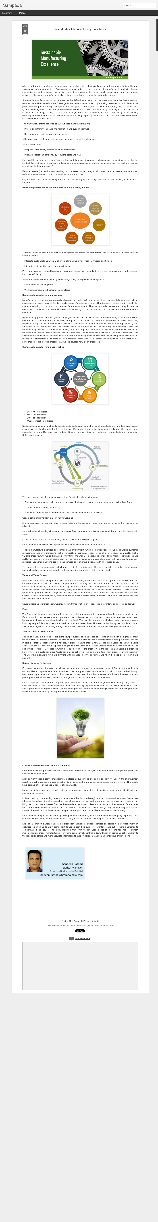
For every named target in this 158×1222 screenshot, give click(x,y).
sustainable (59, 925)
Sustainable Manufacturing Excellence (80, 29)
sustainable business (77, 925)
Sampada (94, 920)
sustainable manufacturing (101, 925)
